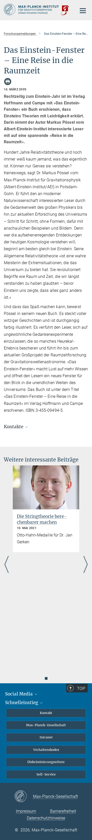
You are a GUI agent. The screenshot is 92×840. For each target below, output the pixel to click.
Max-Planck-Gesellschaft (46, 725)
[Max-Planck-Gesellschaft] (23, 796)
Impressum (26, 811)
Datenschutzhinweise (46, 818)
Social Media (19, 693)
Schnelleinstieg (22, 702)
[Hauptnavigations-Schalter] (83, 11)
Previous (6, 564)
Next (85, 564)
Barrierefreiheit (63, 811)
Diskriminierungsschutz (46, 762)
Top (81, 688)
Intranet (46, 737)
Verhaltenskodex (46, 750)
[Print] (8, 81)
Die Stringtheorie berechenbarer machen (42, 519)
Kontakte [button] (14, 426)
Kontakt (46, 713)
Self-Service (46, 774)
